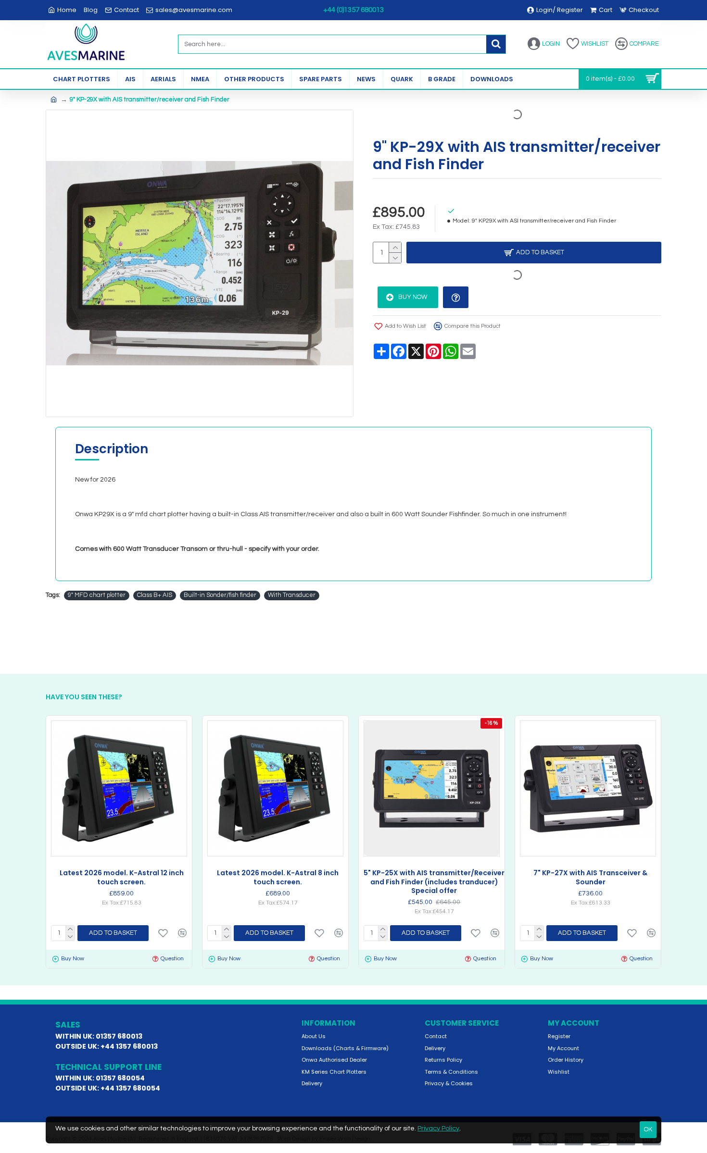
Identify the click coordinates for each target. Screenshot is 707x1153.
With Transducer (292, 595)
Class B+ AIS (154, 595)
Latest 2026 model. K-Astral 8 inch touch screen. (278, 877)
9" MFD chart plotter (97, 595)
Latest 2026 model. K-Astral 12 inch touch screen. (122, 877)
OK (648, 1129)
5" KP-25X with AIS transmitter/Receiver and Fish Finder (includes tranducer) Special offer (434, 881)
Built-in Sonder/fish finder (220, 595)
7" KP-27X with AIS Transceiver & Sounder (590, 877)
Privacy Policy (438, 1128)
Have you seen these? (84, 697)
